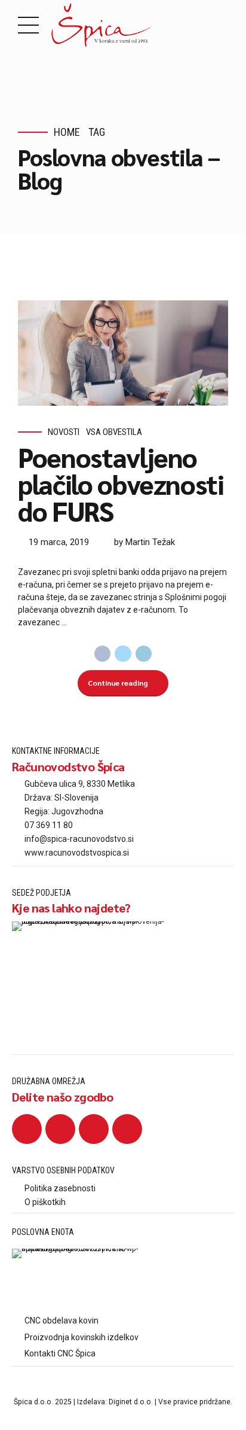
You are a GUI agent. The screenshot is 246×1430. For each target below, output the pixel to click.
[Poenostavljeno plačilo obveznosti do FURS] (123, 353)
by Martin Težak (144, 542)
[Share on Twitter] (123, 654)
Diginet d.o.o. (131, 1402)
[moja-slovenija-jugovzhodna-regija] (95, 977)
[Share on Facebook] (102, 654)
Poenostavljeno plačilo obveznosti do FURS (121, 483)
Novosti (63, 432)
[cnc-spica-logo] (77, 1279)
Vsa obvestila (114, 432)
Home (67, 132)
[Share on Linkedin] (144, 654)
